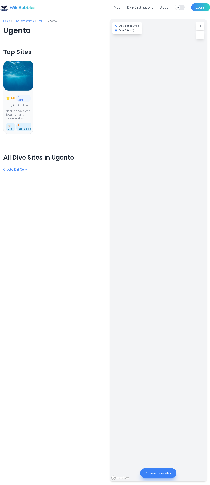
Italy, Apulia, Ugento (19, 105)
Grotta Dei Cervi (15, 169)
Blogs (164, 7)
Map (117, 7)
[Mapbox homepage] (120, 477)
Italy (40, 20)
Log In (200, 7)
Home (6, 20)
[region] (158, 250)
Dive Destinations (140, 7)
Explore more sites (158, 473)
